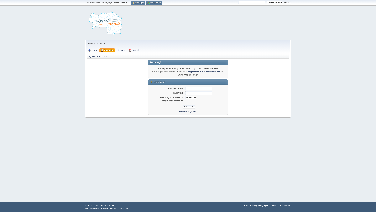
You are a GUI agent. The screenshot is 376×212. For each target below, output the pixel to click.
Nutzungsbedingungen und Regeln (264, 205)
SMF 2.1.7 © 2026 (92, 205)
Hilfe (246, 205)
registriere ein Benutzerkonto (204, 71)
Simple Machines (108, 205)
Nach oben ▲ (285, 205)
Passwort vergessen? (188, 111)
